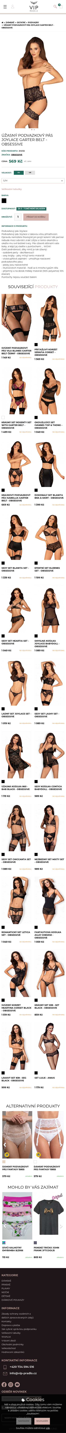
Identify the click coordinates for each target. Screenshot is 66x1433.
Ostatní (21, 23)
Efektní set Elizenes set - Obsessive (47, 569)
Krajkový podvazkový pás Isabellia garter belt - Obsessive (16, 498)
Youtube (17, 1384)
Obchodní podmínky (13, 1345)
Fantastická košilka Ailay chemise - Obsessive (48, 935)
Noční (5, 1292)
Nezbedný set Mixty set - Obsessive (49, 860)
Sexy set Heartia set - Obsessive (15, 642)
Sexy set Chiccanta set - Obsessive (16, 860)
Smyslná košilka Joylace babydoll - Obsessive (47, 643)
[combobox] (33, 180)
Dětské (6, 1296)
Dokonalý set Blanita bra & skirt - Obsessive (49, 496)
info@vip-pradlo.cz (23, 1373)
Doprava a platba (11, 1325)
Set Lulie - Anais (45, 1078)
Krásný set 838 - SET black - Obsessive (47, 1006)
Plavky (6, 1289)
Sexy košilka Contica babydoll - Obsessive (48, 788)
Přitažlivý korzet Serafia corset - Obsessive (46, 352)
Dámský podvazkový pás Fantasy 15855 (15, 1168)
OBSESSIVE (16, 155)
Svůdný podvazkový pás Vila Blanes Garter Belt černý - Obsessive (16, 351)
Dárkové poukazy (13, 1300)
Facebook (4, 1384)
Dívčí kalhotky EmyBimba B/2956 (12, 1249)
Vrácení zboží (9, 1341)
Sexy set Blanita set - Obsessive (15, 569)
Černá (4, 200)
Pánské (6, 1285)
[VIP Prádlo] (33, 6)
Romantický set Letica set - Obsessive (16, 933)
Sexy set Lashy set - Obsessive (47, 715)
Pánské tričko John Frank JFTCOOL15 (46, 1249)
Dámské (10, 23)
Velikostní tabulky (12, 189)
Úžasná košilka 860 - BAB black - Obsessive (16, 788)
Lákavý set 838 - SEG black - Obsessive (14, 1079)
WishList (6, 1337)
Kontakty (6, 1322)
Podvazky (33, 23)
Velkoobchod (9, 1348)
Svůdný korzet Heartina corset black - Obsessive (16, 1008)
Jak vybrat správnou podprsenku (19, 1329)
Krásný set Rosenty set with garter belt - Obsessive (16, 425)
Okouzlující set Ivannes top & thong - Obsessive (48, 425)
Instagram (10, 1384)
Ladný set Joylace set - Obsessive (16, 715)
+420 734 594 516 (22, 1367)
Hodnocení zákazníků (13, 1352)
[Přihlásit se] (12, 7)
